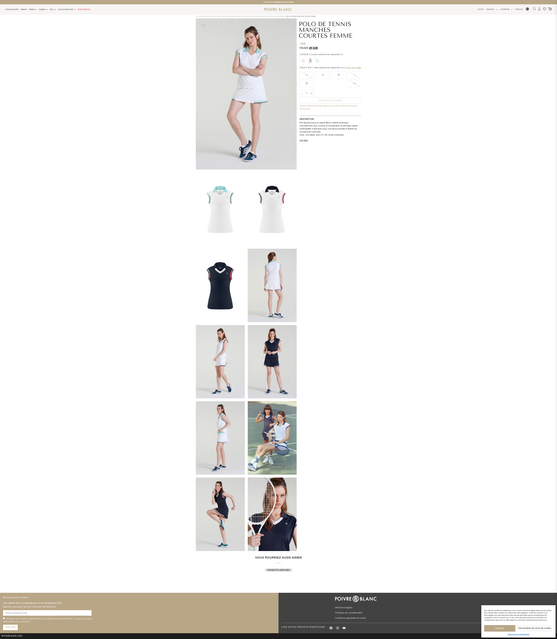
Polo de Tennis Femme (276, 16)
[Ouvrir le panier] (549, 9)
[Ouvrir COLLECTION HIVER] (75, 9)
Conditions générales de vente (350, 618)
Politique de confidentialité (518, 634)
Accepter (499, 628)
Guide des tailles (353, 68)
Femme (205, 16)
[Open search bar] (534, 8)
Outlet (481, 9)
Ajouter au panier (330, 100)
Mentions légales (343, 607)
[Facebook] (331, 628)
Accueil (199, 16)
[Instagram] (337, 628)
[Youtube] (344, 628)
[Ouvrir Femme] (36, 9)
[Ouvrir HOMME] (47, 9)
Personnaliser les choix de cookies (534, 628)
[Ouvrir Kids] (55, 9)
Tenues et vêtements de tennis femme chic (251, 16)
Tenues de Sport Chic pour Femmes (222, 16)
